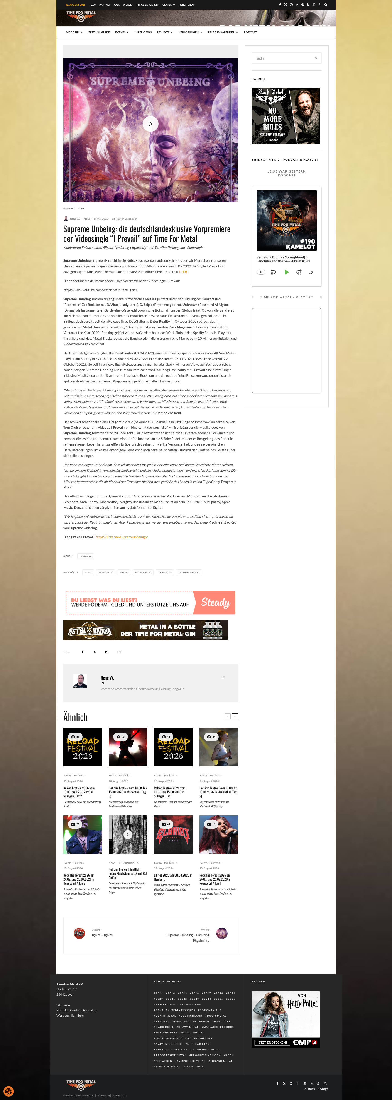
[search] (316, 58)
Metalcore (204, 1038)
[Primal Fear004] (82, 834)
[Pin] (106, 652)
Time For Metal (168, 1066)
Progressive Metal (171, 1055)
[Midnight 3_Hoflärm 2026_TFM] (128, 747)
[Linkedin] (297, 4)
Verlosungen (189, 32)
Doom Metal (217, 1015)
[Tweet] (94, 652)
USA (201, 1066)
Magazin (72, 32)
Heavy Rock (106, 572)
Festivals (79, 775)
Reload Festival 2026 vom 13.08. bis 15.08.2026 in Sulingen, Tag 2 (79, 792)
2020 (159, 998)
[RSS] (308, 4)
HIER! (183, 272)
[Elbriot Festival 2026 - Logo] (173, 834)
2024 (207, 998)
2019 (231, 993)
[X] (285, 4)
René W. (75, 218)
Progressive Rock (206, 1055)
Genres (167, 4)
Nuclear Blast (199, 1043)
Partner (104, 4)
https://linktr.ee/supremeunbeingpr (121, 537)
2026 (231, 998)
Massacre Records (218, 1027)
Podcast (250, 32)
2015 (183, 993)
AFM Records (166, 1004)
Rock (229, 1055)
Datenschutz (119, 1095)
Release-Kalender (221, 32)
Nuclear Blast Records (175, 1049)
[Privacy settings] (8, 1091)
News (87, 218)
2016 (195, 993)
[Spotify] (303, 4)
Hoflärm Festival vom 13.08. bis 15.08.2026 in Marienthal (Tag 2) (218, 792)
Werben (128, 4)
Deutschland (191, 1015)
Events (120, 32)
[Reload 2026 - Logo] (82, 747)
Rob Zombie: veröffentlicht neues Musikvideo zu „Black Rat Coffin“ (128, 873)
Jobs (117, 4)
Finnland (182, 1021)
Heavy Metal (188, 1027)
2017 (207, 993)
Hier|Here (90, 1010)
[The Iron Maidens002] (218, 834)
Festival (162, 1021)
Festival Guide (99, 32)
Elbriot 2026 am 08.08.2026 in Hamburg (173, 877)
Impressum (103, 1095)
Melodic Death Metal (173, 1032)
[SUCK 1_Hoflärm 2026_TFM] (218, 747)
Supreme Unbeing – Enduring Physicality (188, 935)
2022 (88, 572)
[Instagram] (291, 4)
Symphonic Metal (191, 1060)
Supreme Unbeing (190, 572)
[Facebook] (279, 4)
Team (92, 4)
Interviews (143, 32)
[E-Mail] (119, 652)
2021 (171, 998)
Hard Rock (165, 1027)
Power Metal (143, 572)
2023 (195, 998)
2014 (171, 993)
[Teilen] (83, 652)
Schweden (165, 572)
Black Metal (192, 1004)
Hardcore (222, 1021)
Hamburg (201, 1021)
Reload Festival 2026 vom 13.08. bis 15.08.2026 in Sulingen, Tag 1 (169, 792)
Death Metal (166, 1015)
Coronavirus (210, 1010)
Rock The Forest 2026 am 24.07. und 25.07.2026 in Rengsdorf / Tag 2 (79, 879)
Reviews (163, 32)
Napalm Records (169, 1043)
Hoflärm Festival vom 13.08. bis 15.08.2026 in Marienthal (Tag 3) (128, 792)
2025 (219, 998)
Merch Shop (186, 4)
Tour (189, 1066)
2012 (159, 993)
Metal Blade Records (173, 1038)
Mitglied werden (148, 4)
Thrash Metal (221, 1060)
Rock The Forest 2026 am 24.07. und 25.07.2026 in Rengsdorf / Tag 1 (215, 879)
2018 (219, 993)
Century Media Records (175, 1010)
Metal (124, 572)
